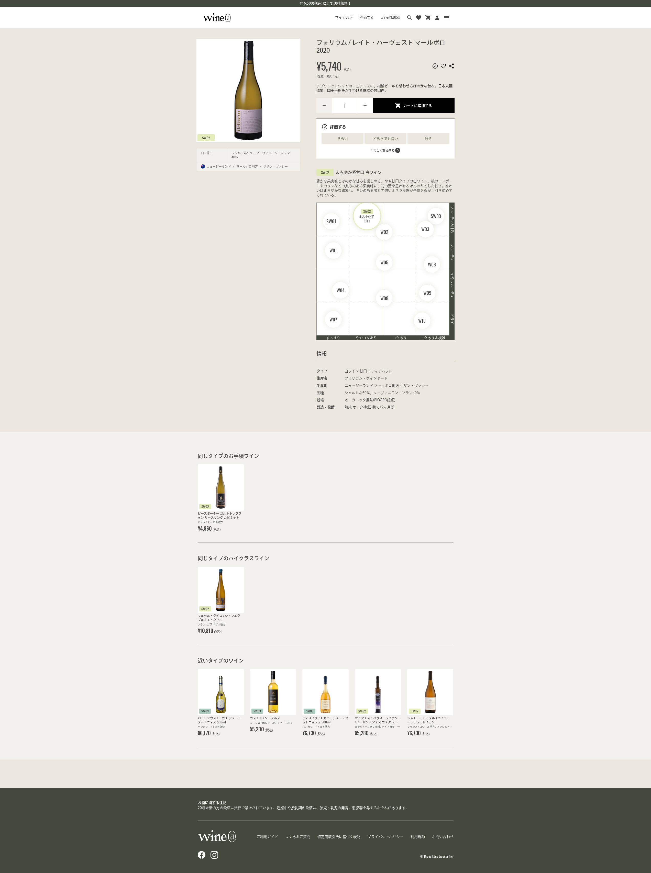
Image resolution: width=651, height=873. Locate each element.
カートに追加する (417, 105)
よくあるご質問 (297, 836)
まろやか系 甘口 (367, 215)
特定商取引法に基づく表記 (338, 836)
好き (428, 138)
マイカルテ (344, 17)
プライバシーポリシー (385, 836)
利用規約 (418, 836)
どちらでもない (385, 138)
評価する (367, 17)
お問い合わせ (443, 836)
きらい (342, 138)
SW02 (206, 137)
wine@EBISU (390, 17)
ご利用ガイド (267, 836)
